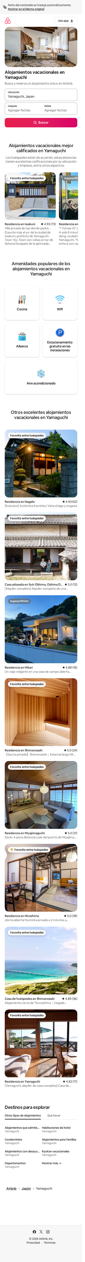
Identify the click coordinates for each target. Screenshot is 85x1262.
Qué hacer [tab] (53, 1115)
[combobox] (41, 96)
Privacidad (33, 1242)
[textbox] (23, 110)
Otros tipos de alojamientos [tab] (23, 1115)
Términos (50, 1242)
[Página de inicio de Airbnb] (8, 20)
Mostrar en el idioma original (26, 9)
